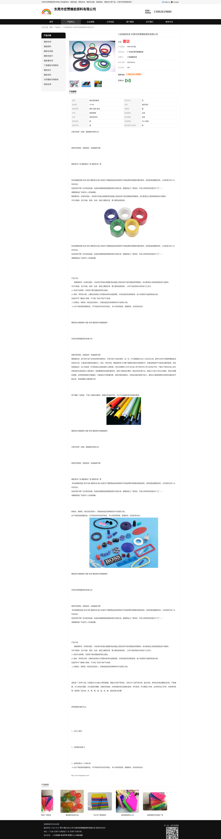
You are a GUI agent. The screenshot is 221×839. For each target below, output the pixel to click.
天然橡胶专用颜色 (51, 80)
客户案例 (130, 22)
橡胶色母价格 (166, 815)
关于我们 (149, 22)
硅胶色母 (47, 84)
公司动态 (110, 22)
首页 (51, 22)
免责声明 (64, 835)
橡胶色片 (47, 70)
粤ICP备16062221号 (67, 828)
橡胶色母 (47, 42)
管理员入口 (72, 835)
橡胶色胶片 (48, 56)
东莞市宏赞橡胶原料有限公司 (84, 828)
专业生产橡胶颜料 (55, 815)
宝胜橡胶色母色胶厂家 (110, 815)
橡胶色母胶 (48, 51)
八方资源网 (56, 835)
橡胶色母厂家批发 (138, 815)
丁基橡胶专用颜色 (51, 65)
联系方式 (169, 22)
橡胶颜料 (47, 46)
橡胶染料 (47, 75)
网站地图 (79, 835)
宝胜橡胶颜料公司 (82, 815)
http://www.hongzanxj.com (80, 775)
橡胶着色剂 (48, 61)
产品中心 (71, 22)
